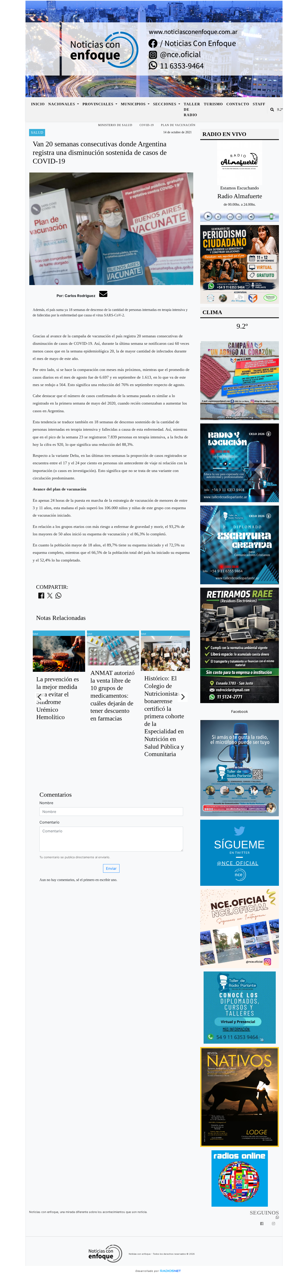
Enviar (111, 868)
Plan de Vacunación (178, 125)
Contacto (237, 104)
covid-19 (147, 125)
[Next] (183, 697)
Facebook (239, 711)
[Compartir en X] (49, 597)
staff (259, 104)
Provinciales (99, 104)
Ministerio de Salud (115, 125)
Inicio (38, 104)
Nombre (46, 803)
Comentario (49, 822)
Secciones (165, 104)
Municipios (134, 104)
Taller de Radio (192, 109)
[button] (272, 109)
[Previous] (40, 697)
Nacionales (62, 104)
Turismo (213, 104)
